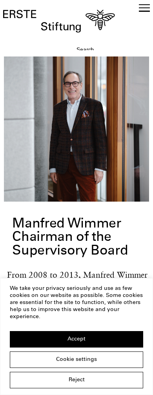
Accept (76, 339)
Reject (77, 380)
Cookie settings (76, 359)
